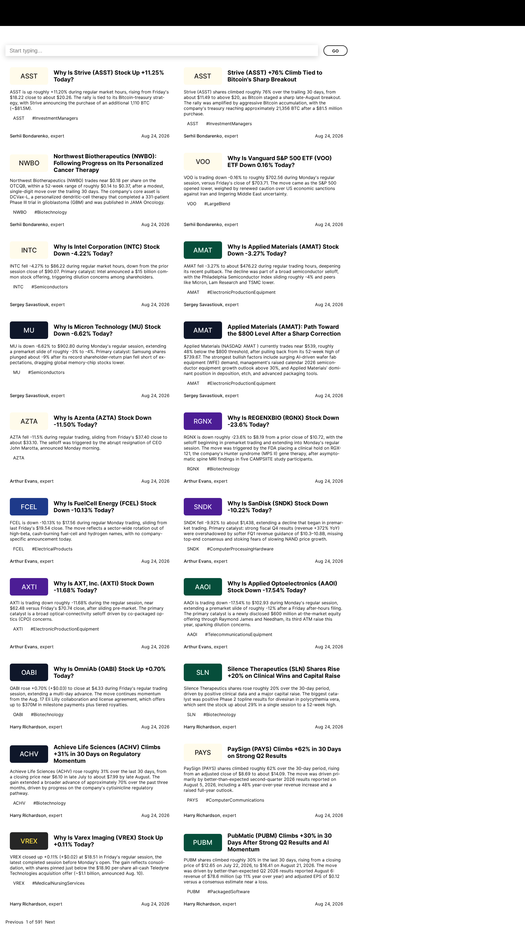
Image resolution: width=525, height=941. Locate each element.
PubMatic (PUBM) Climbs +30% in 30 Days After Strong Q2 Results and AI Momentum (280, 842)
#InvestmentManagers (55, 118)
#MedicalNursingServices (58, 883)
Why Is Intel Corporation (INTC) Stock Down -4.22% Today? (107, 250)
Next (50, 922)
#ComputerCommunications (235, 800)
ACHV (19, 803)
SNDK (193, 549)
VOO (191, 203)
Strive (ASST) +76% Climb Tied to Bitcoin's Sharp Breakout (275, 76)
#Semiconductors (49, 286)
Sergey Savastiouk (29, 304)
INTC (18, 286)
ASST (18, 118)
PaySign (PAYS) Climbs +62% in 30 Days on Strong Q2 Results (284, 752)
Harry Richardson (28, 726)
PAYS (192, 800)
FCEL (18, 549)
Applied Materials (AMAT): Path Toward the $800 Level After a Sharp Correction (284, 330)
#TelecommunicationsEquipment (238, 634)
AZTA (18, 458)
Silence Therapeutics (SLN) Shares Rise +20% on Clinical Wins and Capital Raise (284, 672)
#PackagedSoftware (229, 891)
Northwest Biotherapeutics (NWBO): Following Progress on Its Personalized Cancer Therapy (108, 163)
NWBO (20, 212)
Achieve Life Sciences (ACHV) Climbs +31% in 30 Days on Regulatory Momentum (107, 754)
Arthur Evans (23, 481)
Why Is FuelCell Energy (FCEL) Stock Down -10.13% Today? (105, 507)
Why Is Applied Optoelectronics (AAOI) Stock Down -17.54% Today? (282, 587)
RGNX (193, 468)
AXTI (18, 629)
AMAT (193, 292)
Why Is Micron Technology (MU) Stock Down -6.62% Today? (107, 330)
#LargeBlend (217, 203)
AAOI (192, 634)
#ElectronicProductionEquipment (241, 292)
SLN (191, 714)
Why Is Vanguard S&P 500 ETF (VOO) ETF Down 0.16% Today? (280, 161)
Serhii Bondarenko (29, 136)
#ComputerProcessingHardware (240, 549)
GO (335, 51)
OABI (18, 714)
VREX (18, 883)
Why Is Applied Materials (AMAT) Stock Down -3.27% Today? (283, 250)
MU (16, 372)
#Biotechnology (50, 212)
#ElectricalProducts (52, 549)
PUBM (193, 891)
